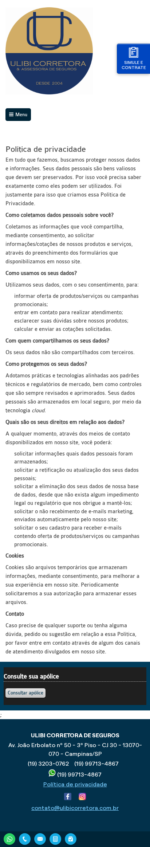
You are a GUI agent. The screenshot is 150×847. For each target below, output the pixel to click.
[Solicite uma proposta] (55, 838)
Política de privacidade (75, 784)
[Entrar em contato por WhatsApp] (9, 838)
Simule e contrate (134, 65)
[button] (25, 693)
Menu (21, 114)
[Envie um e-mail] (40, 838)
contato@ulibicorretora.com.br (75, 808)
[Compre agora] (70, 838)
